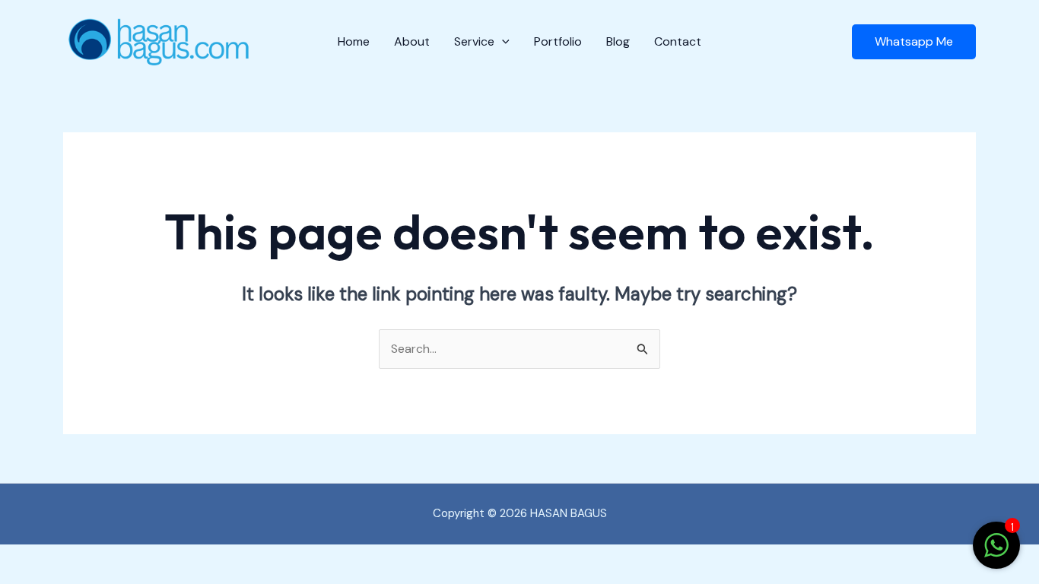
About (412, 41)
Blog (618, 41)
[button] (502, 41)
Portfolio (558, 41)
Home (354, 41)
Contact (677, 41)
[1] (996, 553)
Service (474, 41)
